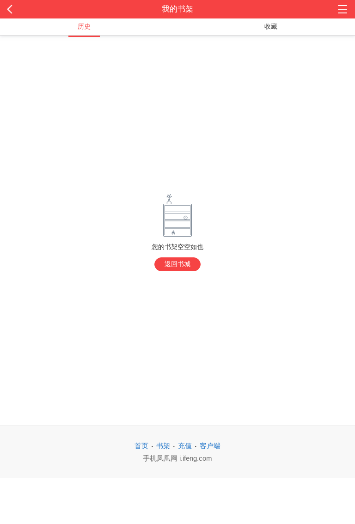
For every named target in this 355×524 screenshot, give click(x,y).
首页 (141, 446)
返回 (35, 9)
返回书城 (177, 264)
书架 (163, 446)
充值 (185, 446)
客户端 (210, 446)
